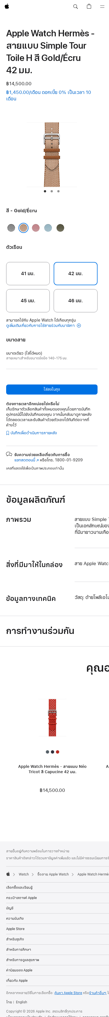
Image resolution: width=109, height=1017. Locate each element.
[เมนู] (102, 6)
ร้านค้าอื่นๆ (97, 992)
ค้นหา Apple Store (68, 992)
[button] (75, 6)
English (21, 1002)
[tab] (45, 191)
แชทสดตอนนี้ (26, 460)
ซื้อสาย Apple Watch (53, 874)
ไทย (9, 1002)
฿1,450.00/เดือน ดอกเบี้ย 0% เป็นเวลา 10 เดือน (48, 95)
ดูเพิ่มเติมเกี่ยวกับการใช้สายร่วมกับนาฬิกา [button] (41, 326)
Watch (24, 874)
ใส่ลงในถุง (52, 389)
